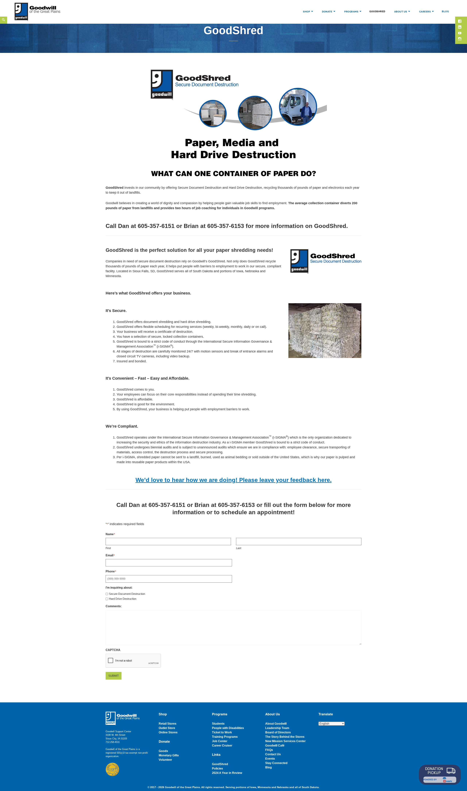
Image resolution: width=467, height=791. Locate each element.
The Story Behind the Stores (284, 736)
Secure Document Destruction (127, 593)
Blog (445, 11)
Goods (163, 751)
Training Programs (225, 736)
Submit (113, 675)
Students (218, 723)
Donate (327, 11)
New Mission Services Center (285, 741)
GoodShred (377, 11)
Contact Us (273, 754)
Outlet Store (167, 728)
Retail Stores (167, 723)
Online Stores (168, 732)
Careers (425, 11)
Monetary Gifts (169, 755)
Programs (351, 11)
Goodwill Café (274, 745)
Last (238, 548)
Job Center (219, 741)
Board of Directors (278, 732)
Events (270, 758)
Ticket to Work (222, 732)
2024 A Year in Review (227, 772)
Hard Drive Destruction (122, 598)
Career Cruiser (222, 745)
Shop (306, 11)
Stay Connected (276, 763)
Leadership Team (277, 728)
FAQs (269, 749)
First (108, 548)
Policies (217, 768)
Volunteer (165, 759)
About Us (400, 11)
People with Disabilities (228, 728)
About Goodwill (276, 723)
